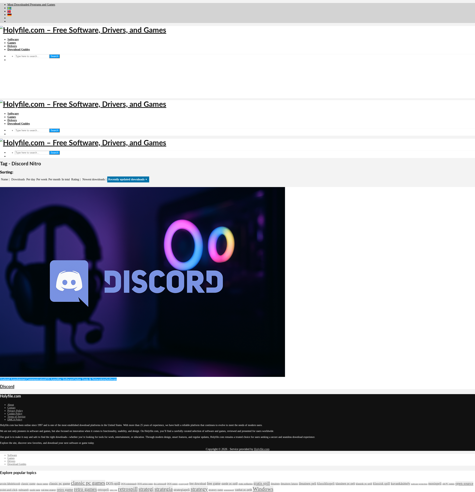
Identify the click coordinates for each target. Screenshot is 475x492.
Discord (7, 387)
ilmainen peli (307, 483)
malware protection (419, 484)
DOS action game (145, 484)
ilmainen (275, 483)
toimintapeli (229, 490)
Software (13, 39)
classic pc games (88, 483)
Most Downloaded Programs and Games (31, 4)
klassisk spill (381, 483)
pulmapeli (23, 489)
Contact (11, 407)
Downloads (18, 179)
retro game (65, 489)
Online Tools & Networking (89, 379)
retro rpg (113, 490)
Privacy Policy (15, 410)
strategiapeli (181, 489)
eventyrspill (183, 484)
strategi (146, 489)
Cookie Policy (14, 413)
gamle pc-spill (229, 483)
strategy (199, 489)
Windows (263, 489)
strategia (163, 489)
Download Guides (18, 49)
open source (464, 483)
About (10, 404)
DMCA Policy (14, 419)
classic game (28, 483)
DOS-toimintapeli (129, 484)
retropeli (103, 489)
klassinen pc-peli (345, 483)
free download (197, 483)
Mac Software (65, 379)
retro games (85, 489)
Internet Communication (31, 379)
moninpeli (435, 483)
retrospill (128, 489)
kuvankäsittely (400, 483)
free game (214, 483)
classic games (42, 484)
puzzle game (35, 490)
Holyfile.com (261, 449)
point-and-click (9, 489)
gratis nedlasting (245, 484)
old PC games (448, 484)
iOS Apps (51, 379)
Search (54, 56)
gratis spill (261, 483)
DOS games (172, 484)
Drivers (12, 46)
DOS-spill (113, 483)
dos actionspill (160, 484)
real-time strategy (48, 490)
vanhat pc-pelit (243, 489)
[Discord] (142, 375)
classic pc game (59, 483)
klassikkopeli (326, 483)
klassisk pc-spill (364, 483)
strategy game (216, 489)
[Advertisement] (237, 72)
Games (11, 42)
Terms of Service (16, 416)
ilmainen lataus (289, 483)
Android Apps (8, 379)
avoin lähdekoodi (10, 483)
